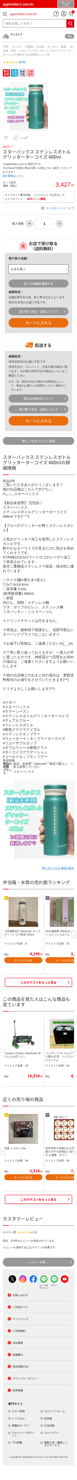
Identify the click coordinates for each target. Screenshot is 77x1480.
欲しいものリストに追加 (38, 441)
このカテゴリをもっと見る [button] (38, 982)
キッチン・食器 (57, 46)
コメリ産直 (18, 1411)
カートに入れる (38, 322)
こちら (57, 371)
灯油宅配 (49, 1425)
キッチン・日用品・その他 (28, 46)
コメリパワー (52, 1432)
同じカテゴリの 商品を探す (58, 868)
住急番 (48, 1418)
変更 (69, 36)
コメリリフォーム (54, 1411)
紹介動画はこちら (13, 175)
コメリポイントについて (59, 208)
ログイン (37, 1247)
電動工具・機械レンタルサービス (56, 1443)
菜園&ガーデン (20, 1425)
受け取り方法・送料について (38, 311)
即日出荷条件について (38, 398)
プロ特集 (17, 1442)
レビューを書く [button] (38, 1262)
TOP (6, 46)
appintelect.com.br (23, 14)
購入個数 (18, 223)
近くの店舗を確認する (38, 283)
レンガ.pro (18, 1418)
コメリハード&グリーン (23, 1434)
